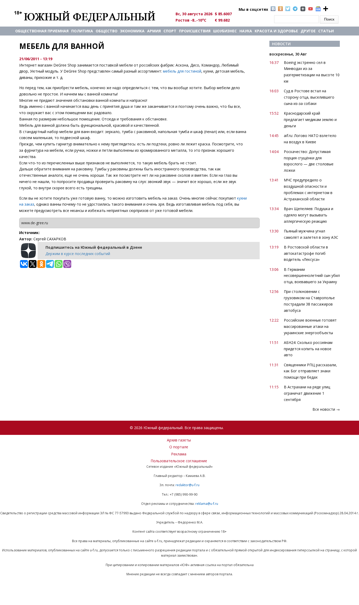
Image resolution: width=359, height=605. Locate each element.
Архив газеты (179, 440)
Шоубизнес (225, 30)
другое (308, 30)
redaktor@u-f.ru (187, 485)
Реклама (178, 453)
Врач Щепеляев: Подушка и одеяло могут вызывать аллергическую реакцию (308, 215)
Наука (245, 30)
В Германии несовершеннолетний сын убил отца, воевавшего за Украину (312, 275)
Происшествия (195, 30)
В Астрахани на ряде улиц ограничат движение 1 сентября (307, 393)
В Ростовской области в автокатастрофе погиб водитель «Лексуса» (306, 253)
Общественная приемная (42, 30)
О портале (178, 446)
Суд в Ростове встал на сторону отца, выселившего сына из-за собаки (309, 97)
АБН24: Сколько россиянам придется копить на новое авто (308, 349)
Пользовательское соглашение (179, 460)
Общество (106, 30)
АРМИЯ (154, 30)
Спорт (169, 30)
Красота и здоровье (276, 30)
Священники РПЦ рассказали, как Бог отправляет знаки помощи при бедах (310, 371)
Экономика (132, 30)
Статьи (326, 30)
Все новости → (326, 409)
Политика (82, 30)
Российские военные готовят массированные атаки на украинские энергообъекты (310, 326)
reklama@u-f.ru (206, 503)
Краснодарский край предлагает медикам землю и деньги (310, 119)
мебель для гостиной (182, 71)
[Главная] (91, 16)
